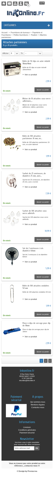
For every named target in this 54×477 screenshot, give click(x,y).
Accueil (5, 33)
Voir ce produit (31, 75)
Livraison (27, 427)
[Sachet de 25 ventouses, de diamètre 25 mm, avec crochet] (12, 181)
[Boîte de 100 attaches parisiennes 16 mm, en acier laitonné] (12, 144)
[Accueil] (4, 3)
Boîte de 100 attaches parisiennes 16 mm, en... (32, 137)
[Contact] (9, 3)
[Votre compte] (21, 3)
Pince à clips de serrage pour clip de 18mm (36, 324)
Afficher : (5, 53)
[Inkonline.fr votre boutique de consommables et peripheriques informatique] (27, 12)
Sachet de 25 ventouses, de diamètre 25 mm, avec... (34, 174)
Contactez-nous (37, 407)
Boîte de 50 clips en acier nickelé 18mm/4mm (36, 62)
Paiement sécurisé (27, 433)
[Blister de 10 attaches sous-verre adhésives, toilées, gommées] (12, 106)
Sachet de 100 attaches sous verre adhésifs (34, 212)
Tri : (22, 53)
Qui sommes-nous (37, 402)
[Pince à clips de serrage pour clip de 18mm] (12, 331)
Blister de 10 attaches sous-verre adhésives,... (36, 99)
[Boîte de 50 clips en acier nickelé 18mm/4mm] (12, 69)
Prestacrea (32, 471)
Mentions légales (38, 405)
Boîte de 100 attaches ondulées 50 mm (35, 286)
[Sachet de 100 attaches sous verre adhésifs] (12, 219)
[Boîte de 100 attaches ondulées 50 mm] (12, 294)
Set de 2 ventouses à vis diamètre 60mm (32, 249)
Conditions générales (27, 430)
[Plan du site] (15, 3)
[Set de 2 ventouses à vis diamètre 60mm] (12, 256)
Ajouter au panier (43, 90)
